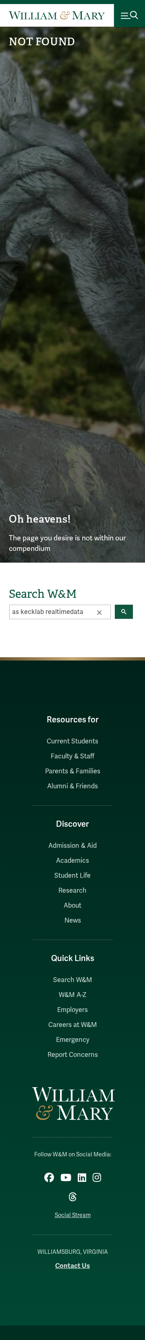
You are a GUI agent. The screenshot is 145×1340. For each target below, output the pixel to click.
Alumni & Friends (72, 786)
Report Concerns (73, 1055)
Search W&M (72, 980)
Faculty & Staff (72, 756)
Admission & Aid (72, 846)
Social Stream (73, 1215)
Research (72, 891)
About (72, 906)
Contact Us (72, 1266)
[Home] (57, 15)
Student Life (72, 876)
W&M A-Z (73, 995)
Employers (72, 1010)
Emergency (72, 1040)
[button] (99, 612)
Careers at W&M (72, 1025)
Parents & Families (72, 771)
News (72, 921)
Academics (72, 861)
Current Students (72, 741)
